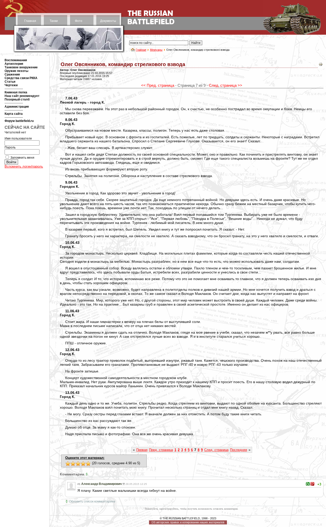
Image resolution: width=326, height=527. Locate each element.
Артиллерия (14, 64)
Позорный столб (17, 99)
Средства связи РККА (21, 78)
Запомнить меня (22, 157)
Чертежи (11, 85)
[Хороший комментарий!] (308, 484)
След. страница (216, 450)
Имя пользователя (18, 138)
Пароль (10, 147)
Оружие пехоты (16, 71)
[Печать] (321, 65)
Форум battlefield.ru (19, 121)
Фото (78, 21)
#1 (78, 484)
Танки (54, 21)
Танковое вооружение (21, 67)
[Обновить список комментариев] (87, 474)
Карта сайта (14, 114)
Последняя (238, 450)
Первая (141, 450)
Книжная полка (16, 92)
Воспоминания (16, 60)
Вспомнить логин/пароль (24, 166)
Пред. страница (161, 450)
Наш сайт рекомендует (22, 96)
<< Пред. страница (157, 85)
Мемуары (156, 49)
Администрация (17, 106)
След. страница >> (225, 85)
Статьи (10, 81)
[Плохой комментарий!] (312, 484)
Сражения (12, 74)
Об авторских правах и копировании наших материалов (188, 522)
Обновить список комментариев (92, 501)
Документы (108, 21)
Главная (30, 21)
